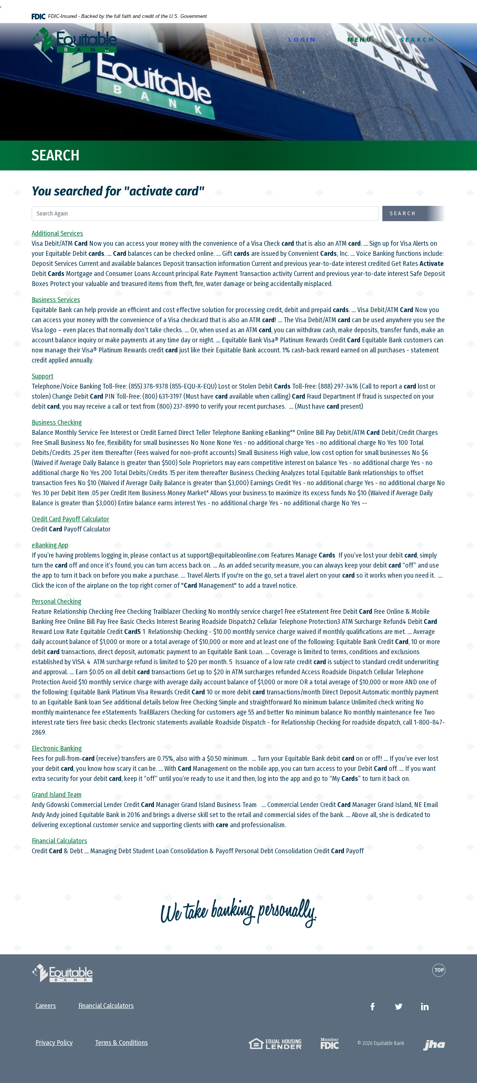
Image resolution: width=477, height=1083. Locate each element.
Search (403, 213)
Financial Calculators (106, 1006)
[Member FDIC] (329, 1043)
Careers (45, 1006)
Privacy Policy (54, 1043)
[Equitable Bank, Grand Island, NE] (74, 40)
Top (439, 970)
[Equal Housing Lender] (275, 1043)
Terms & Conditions (121, 1043)
